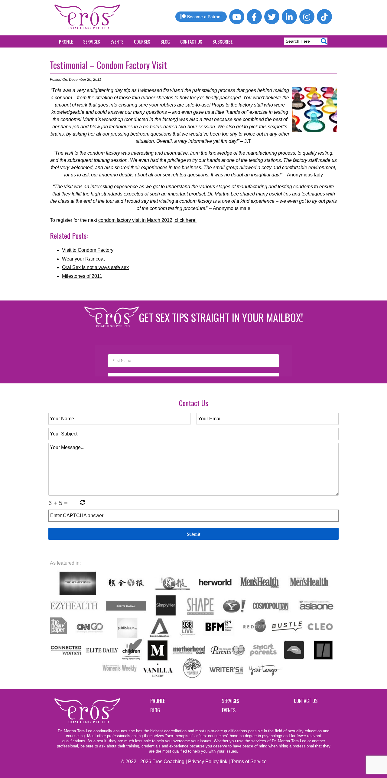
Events (117, 41)
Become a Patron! (204, 16)
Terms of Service (249, 761)
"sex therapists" (179, 736)
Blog (165, 41)
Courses (142, 41)
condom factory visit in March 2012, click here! (147, 220)
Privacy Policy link (207, 761)
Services (91, 41)
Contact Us (191, 41)
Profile (66, 41)
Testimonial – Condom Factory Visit (108, 65)
